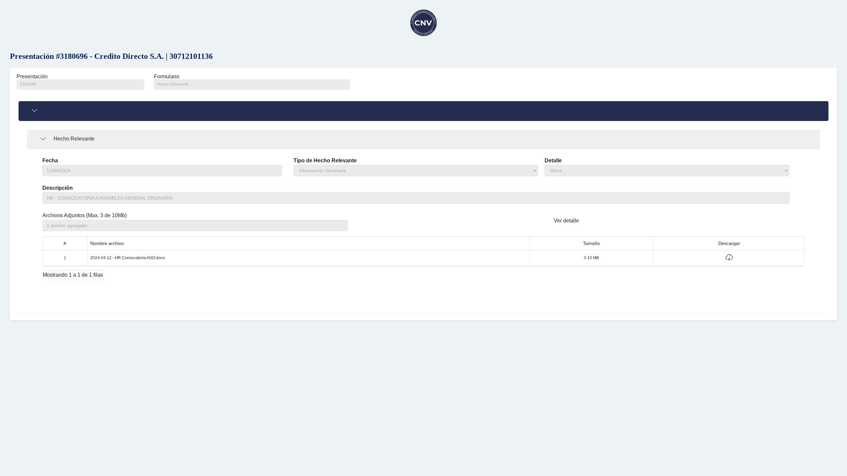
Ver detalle (566, 220)
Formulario (166, 76)
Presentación (32, 76)
